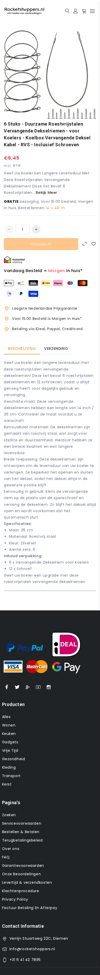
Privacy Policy (15, 899)
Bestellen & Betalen (20, 831)
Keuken (9, 733)
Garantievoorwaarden (23, 865)
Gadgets (10, 742)
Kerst (7, 784)
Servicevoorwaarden (22, 823)
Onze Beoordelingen (21, 874)
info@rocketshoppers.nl (32, 948)
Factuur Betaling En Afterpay (29, 907)
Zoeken (9, 814)
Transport (11, 775)
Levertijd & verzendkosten (27, 882)
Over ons (10, 848)
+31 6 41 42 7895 (25, 959)
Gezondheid (13, 758)
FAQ (6, 857)
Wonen (9, 725)
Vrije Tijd (10, 750)
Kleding (9, 767)
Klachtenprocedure (20, 890)
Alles (6, 716)
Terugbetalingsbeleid (22, 840)
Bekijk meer (46, 192)
